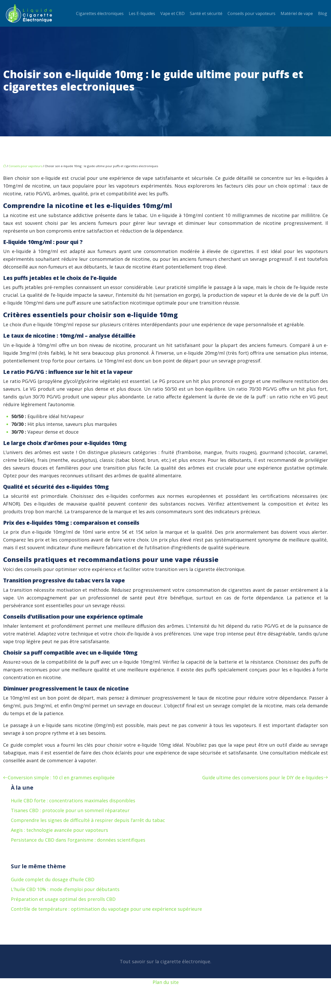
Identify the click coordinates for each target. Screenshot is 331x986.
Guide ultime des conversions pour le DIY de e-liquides (262, 777)
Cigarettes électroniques (100, 13)
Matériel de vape (297, 13)
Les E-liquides (142, 13)
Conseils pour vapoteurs (251, 13)
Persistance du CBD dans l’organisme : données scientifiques (78, 840)
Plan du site (166, 982)
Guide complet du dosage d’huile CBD (52, 879)
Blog (322, 13)
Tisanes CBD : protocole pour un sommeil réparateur (70, 810)
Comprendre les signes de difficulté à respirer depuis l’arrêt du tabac (88, 820)
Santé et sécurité (206, 13)
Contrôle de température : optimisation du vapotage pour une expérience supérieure (106, 909)
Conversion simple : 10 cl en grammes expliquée (61, 777)
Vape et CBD (172, 13)
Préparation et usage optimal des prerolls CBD (63, 899)
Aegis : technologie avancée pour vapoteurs (59, 830)
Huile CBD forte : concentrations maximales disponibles (73, 800)
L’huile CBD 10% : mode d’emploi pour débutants (65, 889)
